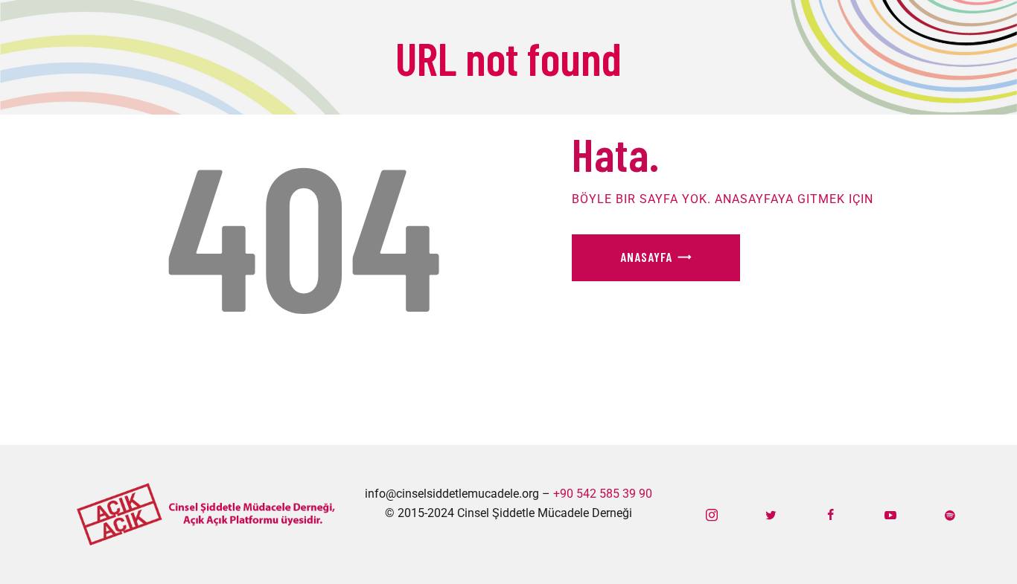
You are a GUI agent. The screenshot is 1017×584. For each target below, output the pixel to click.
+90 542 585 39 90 (602, 494)
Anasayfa (646, 256)
